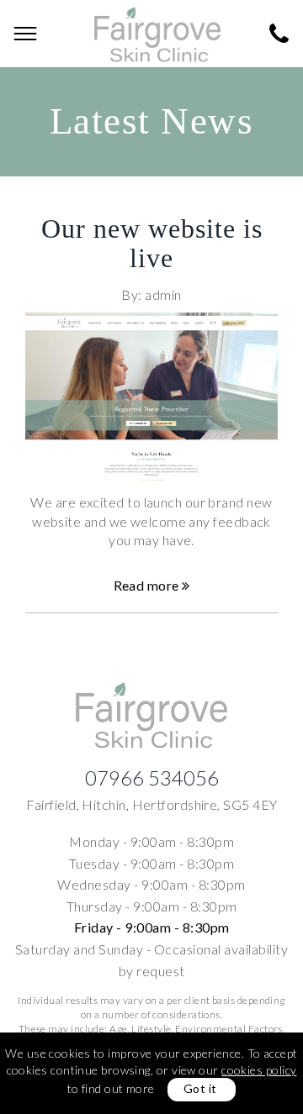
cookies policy (258, 1070)
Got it (200, 1088)
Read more (148, 585)
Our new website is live (152, 243)
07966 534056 (152, 777)
